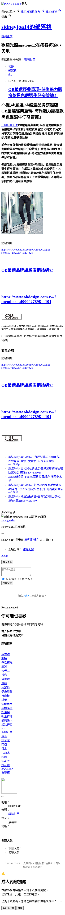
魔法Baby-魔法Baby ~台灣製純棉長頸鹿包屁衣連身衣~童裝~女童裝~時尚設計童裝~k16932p (35, 461)
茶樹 (4, 744)
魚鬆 (4, 683)
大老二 (5, 670)
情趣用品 (6, 691)
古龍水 (5, 752)
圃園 (4, 756)
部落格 (12, 70)
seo (3, 728)
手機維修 (6, 708)
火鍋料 (5, 687)
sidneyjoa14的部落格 (26, 27)
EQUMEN (7, 768)
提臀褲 (5, 772)
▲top (4, 555)
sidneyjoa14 (8, 520)
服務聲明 (37, 867)
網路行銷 (6, 724)
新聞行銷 (6, 732)
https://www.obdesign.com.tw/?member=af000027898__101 (29, 299)
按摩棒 (5, 695)
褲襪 (4, 658)
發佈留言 (7, 583)
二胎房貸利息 (9, 125)
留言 (36, 539)
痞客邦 (28, 539)
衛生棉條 (6, 716)
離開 (20, 908)
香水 (4, 748)
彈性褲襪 (6, 662)
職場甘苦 (29, 59)
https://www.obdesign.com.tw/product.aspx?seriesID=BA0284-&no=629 (25, 251)
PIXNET (16, 863)
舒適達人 (6, 720)
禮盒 (4, 674)
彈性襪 (5, 654)
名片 (11, 74)
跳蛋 (4, 699)
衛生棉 (5, 712)
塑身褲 (5, 765)
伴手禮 (5, 679)
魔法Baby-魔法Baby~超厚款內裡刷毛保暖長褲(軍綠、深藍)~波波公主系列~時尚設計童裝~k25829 (35, 489)
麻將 (4, 666)
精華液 (5, 740)
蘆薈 (4, 736)
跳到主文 (6, 36)
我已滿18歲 (8, 908)
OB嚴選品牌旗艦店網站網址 (27, 270)
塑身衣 (5, 761)
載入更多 (7, 562)
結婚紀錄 (28, 549)
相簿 (11, 66)
